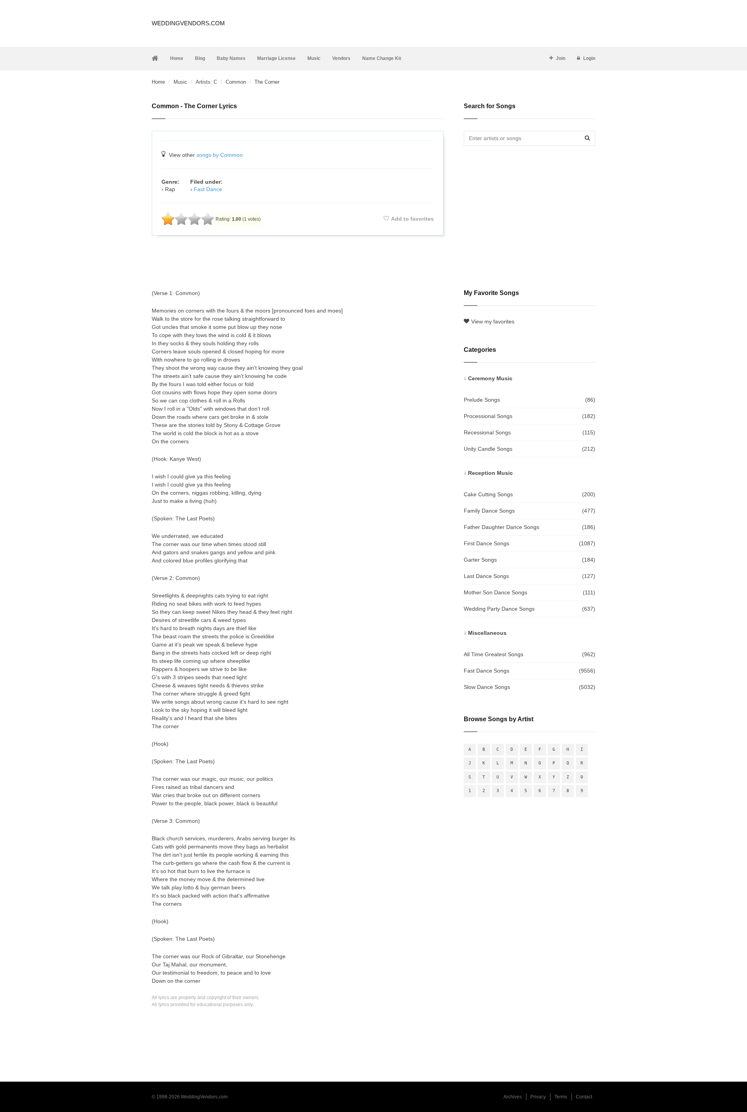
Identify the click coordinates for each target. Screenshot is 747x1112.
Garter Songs (529, 560)
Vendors (341, 58)
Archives (512, 1097)
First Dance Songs (529, 543)
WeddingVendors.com (188, 23)
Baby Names (231, 58)
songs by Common (219, 155)
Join (560, 58)
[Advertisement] (298, 262)
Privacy (538, 1097)
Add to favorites (412, 219)
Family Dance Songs (529, 511)
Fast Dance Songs (529, 671)
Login (589, 58)
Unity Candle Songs (529, 449)
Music (314, 58)
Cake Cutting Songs (529, 494)
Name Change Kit (381, 58)
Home (176, 58)
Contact (584, 1097)
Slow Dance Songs (529, 687)
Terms (560, 1097)
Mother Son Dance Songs (529, 592)
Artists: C (206, 82)
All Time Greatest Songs (529, 654)
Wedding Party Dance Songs (529, 609)
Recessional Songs (529, 432)
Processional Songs (529, 416)
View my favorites (492, 321)
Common (236, 82)
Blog (200, 58)
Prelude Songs (529, 400)
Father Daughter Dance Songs (529, 527)
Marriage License (276, 58)
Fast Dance (208, 189)
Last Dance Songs (529, 576)
